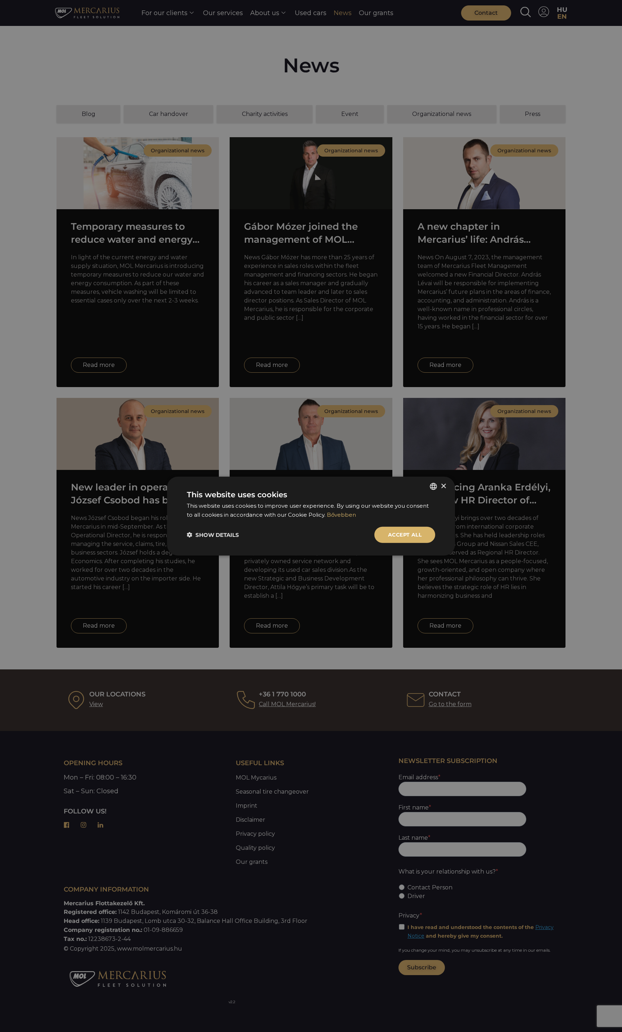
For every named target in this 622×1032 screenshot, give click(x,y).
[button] (213, 534)
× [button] (443, 486)
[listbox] (433, 486)
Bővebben (341, 514)
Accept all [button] (405, 534)
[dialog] (311, 516)
